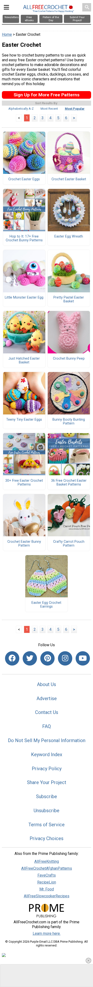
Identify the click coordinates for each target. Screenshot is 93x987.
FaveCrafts (46, 875)
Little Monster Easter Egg (24, 298)
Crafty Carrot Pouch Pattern (68, 544)
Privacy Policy (47, 768)
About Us (46, 684)
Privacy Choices (46, 838)
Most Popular (75, 108)
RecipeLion (46, 882)
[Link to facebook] (12, 658)
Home (7, 34)
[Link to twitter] (30, 658)
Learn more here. (47, 933)
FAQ (46, 726)
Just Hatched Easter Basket (24, 360)
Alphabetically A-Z (21, 108)
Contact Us (46, 712)
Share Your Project (46, 782)
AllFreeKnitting (46, 861)
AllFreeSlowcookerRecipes (46, 896)
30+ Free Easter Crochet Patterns (24, 482)
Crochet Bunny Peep (69, 359)
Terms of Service (46, 824)
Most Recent (49, 108)
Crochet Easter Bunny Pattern (24, 544)
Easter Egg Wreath (68, 236)
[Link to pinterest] (47, 658)
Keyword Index (46, 754)
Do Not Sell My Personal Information (46, 740)
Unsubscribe (46, 810)
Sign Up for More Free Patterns (46, 95)
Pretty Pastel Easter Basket (68, 299)
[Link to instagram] (65, 658)
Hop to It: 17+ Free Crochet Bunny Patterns (24, 238)
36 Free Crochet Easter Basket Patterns (69, 482)
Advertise (46, 698)
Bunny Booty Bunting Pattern (68, 421)
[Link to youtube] (83, 658)
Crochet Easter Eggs (24, 179)
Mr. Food (46, 889)
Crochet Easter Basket (69, 179)
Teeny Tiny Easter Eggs (24, 420)
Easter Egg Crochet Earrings (46, 605)
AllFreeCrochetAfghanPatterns (46, 868)
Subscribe (46, 796)
